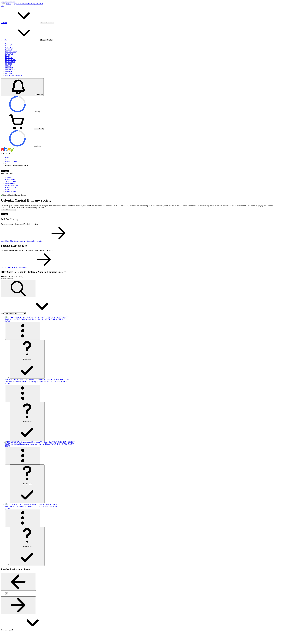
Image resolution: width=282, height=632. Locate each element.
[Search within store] (18, 288)
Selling (7, 56)
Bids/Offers (9, 48)
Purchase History (11, 52)
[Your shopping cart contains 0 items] (17, 129)
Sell (2, 6)
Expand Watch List (47, 23)
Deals (21, 4)
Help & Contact (37, 4)
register (16, 4)
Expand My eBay (46, 40)
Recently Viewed (11, 46)
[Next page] (18, 605)
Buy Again (9, 54)
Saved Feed (9, 58)
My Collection (10, 70)
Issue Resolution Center (13, 75)
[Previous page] (18, 582)
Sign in (8, 4)
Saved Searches (10, 60)
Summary (8, 44)
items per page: (6, 630)
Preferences (9, 68)
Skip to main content (8, 2)
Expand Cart (39, 129)
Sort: (2, 313)
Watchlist (8, 50)
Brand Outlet (27, 4)
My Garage (9, 66)
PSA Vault (9, 74)
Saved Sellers (10, 62)
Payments (8, 64)
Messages (8, 72)
